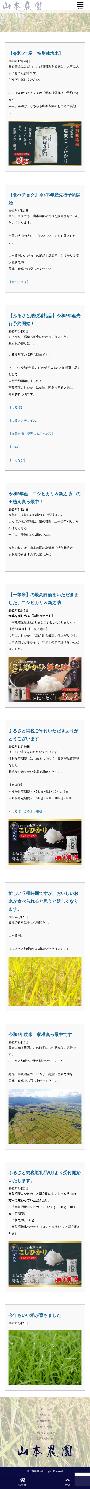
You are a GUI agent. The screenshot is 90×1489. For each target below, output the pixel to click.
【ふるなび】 (18, 460)
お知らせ (45, 1415)
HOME (22, 1485)
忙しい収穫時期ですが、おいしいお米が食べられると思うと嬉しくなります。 (43, 901)
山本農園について (45, 1421)
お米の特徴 (45, 1427)
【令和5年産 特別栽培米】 (36, 53)
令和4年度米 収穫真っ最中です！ (42, 1034)
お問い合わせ (45, 1438)
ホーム (45, 1409)
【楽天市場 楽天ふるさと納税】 (31, 433)
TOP (67, 1485)
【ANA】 (15, 447)
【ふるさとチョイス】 (24, 420)
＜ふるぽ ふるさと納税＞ (27, 811)
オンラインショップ (45, 1432)
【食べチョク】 (19, 282)
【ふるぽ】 (16, 407)
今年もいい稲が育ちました (35, 1315)
